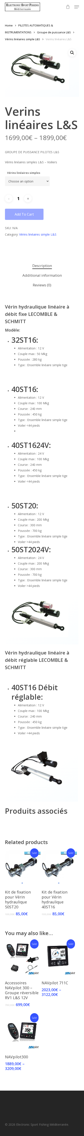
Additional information (42, 275)
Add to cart (24, 214)
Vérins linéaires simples (23, 173)
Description (42, 265)
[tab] (42, 266)
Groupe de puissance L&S (54, 32)
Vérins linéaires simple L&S (22, 39)
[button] (76, 7)
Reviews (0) (42, 284)
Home (9, 25)
